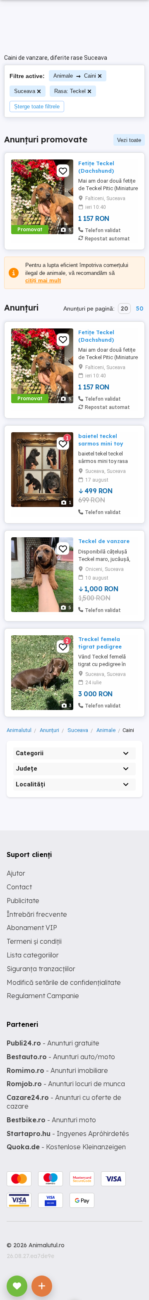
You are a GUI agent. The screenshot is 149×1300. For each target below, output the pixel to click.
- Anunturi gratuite (53, 1043)
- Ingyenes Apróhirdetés (68, 1133)
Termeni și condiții (34, 941)
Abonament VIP (32, 927)
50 (139, 308)
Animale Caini (74, 75)
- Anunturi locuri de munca (66, 1084)
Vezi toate (129, 140)
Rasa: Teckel (70, 91)
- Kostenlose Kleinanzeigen (66, 1147)
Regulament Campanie (43, 996)
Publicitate (23, 900)
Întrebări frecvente (37, 914)
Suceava (24, 91)
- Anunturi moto (51, 1120)
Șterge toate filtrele (37, 106)
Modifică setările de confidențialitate (64, 982)
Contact (19, 887)
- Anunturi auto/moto (61, 1057)
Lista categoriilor (33, 955)
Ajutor (16, 873)
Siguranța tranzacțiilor (41, 969)
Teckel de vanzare (104, 541)
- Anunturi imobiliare (57, 1070)
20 (124, 308)
